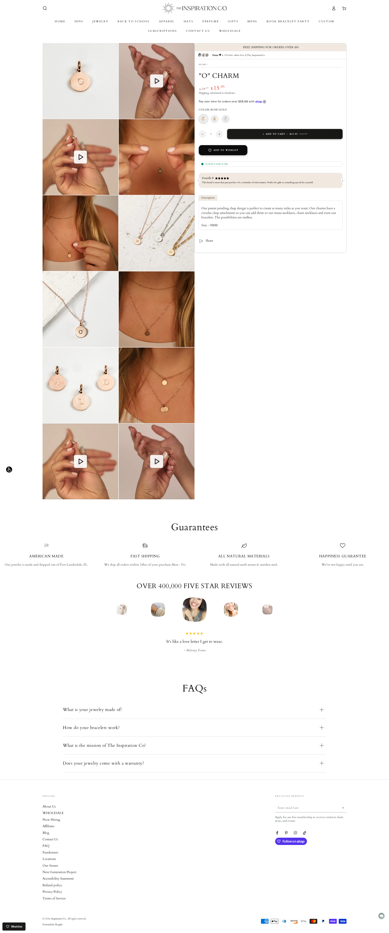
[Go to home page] (194, 8)
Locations (49, 864)
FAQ (46, 851)
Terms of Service (54, 904)
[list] (194, 555)
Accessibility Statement (58, 884)
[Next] (277, 610)
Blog (46, 838)
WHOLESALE (53, 818)
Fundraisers (50, 858)
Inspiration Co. (58, 924)
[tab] (208, 198)
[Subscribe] (344, 813)
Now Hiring (51, 825)
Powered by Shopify (53, 930)
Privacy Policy (52, 897)
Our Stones (50, 871)
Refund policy (52, 891)
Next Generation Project (59, 878)
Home (202, 64)
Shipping (204, 93)
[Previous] (112, 610)
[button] (45, 8)
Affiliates (48, 832)
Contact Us (50, 845)
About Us (49, 812)
